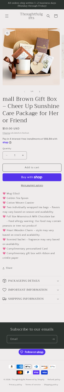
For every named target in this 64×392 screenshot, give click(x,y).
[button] (7, 16)
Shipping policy (51, 385)
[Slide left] (24, 91)
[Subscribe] (53, 339)
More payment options (32, 185)
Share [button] (9, 268)
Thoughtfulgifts (18, 380)
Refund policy (54, 380)
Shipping (6, 133)
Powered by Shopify (35, 380)
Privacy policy (15, 385)
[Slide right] (39, 91)
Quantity (7, 148)
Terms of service (33, 385)
